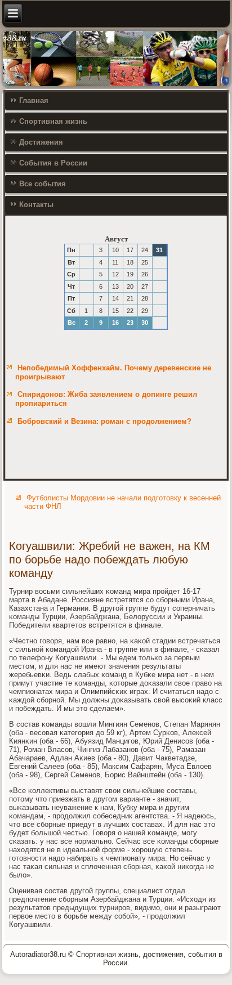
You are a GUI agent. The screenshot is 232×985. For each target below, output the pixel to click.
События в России (53, 163)
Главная (33, 100)
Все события (42, 184)
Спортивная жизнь (53, 121)
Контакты (36, 204)
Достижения (41, 142)
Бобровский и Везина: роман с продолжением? (104, 421)
